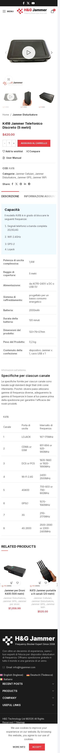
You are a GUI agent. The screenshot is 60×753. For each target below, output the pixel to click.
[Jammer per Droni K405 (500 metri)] (14, 570)
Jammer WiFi (40, 177)
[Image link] (28, 640)
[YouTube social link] (33, 3)
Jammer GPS (24, 177)
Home (5, 114)
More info (19, 747)
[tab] (10, 196)
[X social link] (28, 3)
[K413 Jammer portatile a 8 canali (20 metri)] (43, 570)
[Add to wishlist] (17, 583)
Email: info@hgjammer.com (20, 667)
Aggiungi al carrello (34, 143)
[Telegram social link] (29, 184)
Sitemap (20, 722)
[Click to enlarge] (8, 79)
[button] (5, 52)
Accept (37, 747)
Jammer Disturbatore (25, 114)
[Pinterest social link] (21, 184)
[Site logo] (32, 11)
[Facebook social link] (24, 3)
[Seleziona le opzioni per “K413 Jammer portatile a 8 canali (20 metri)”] (40, 583)
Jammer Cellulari (25, 173)
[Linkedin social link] (25, 184)
